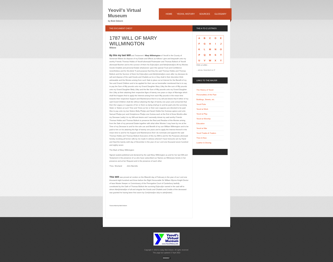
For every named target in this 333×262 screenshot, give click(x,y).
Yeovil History (186, 14)
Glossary (220, 14)
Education (200, 123)
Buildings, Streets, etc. (205, 99)
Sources (204, 14)
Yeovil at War (201, 128)
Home (169, 14)
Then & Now (201, 138)
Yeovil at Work (202, 109)
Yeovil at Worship (203, 119)
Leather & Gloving (203, 143)
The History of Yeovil (204, 90)
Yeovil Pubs (201, 104)
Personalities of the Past (206, 95)
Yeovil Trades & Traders (206, 133)
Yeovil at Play (201, 114)
